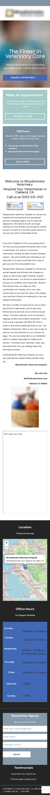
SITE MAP (25, 791)
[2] (25, 85)
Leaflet (19, 599)
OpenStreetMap (31, 599)
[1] (18, 85)
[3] (31, 85)
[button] (25, 567)
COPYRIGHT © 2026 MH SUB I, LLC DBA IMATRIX (24, 789)
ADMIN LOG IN (11, 791)
